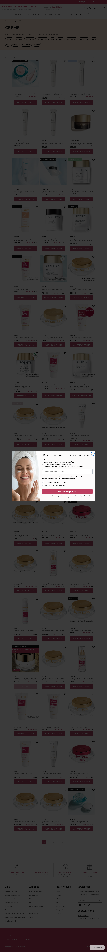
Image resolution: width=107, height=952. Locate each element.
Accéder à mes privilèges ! (67, 492)
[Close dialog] (92, 454)
